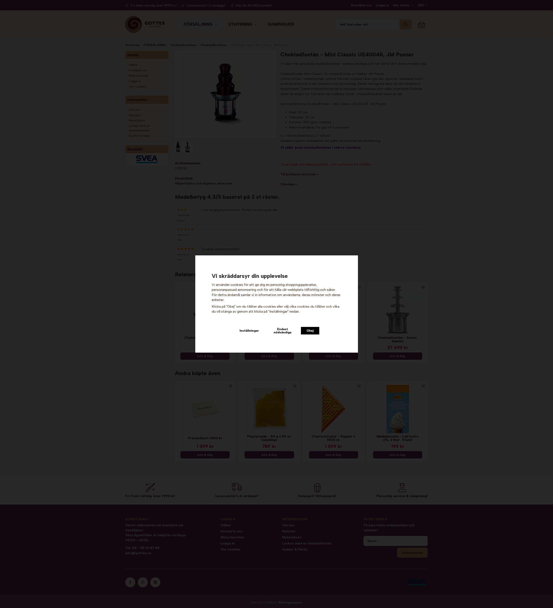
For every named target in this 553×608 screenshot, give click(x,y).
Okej (310, 331)
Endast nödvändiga (282, 330)
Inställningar (249, 331)
